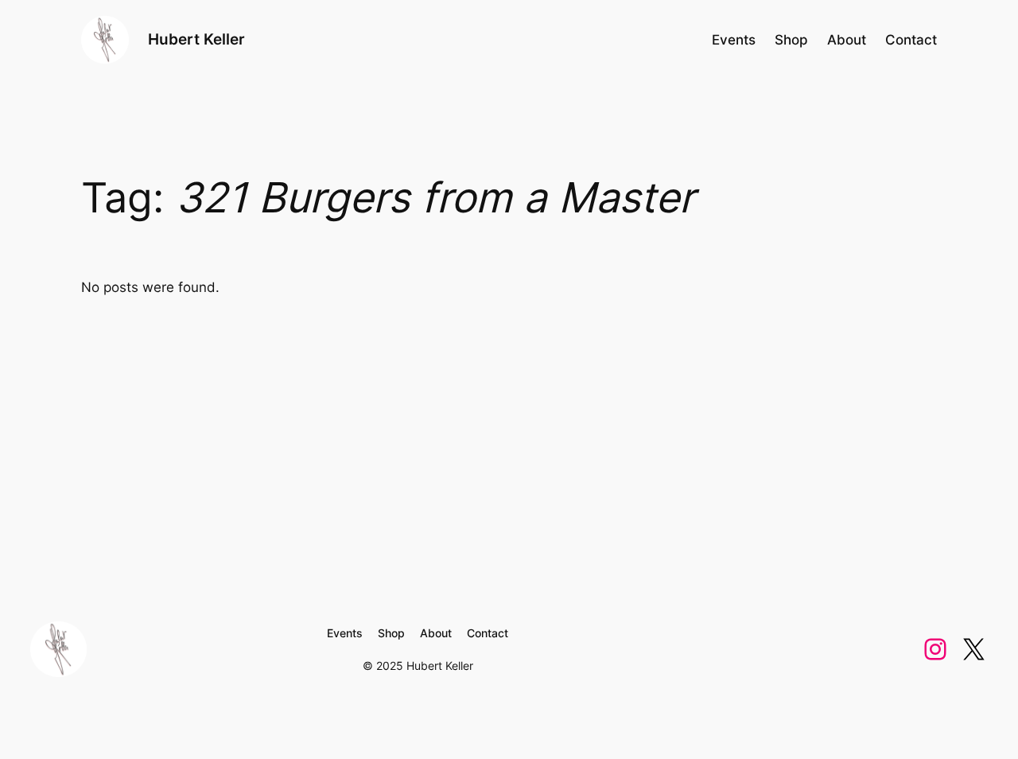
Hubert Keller (196, 39)
